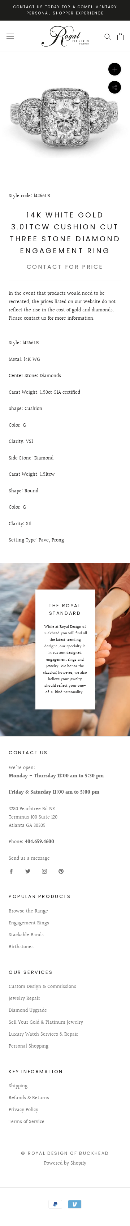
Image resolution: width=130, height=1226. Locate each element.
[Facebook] (11, 871)
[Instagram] (44, 871)
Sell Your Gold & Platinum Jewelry (46, 1023)
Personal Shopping (28, 1046)
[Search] (107, 36)
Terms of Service (26, 1122)
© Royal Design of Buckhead (65, 1153)
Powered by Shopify (65, 1163)
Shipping (18, 1086)
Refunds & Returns (29, 1098)
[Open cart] (120, 36)
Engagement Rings (29, 923)
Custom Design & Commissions (42, 987)
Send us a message (29, 859)
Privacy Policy (23, 1110)
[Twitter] (27, 871)
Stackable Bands (26, 935)
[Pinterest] (61, 871)
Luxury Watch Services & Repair (43, 1035)
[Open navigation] (10, 36)
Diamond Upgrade (28, 1011)
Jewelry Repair (24, 999)
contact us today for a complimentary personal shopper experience (65, 10)
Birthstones (21, 947)
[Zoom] (114, 69)
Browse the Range (28, 911)
